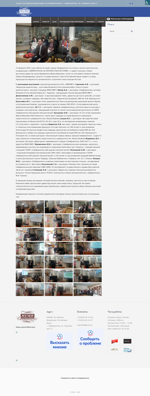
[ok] (132, 3)
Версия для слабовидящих (121, 19)
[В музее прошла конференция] (59, 43)
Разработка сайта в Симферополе (75, 378)
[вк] (130, 3)
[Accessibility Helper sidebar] (147, 2)
